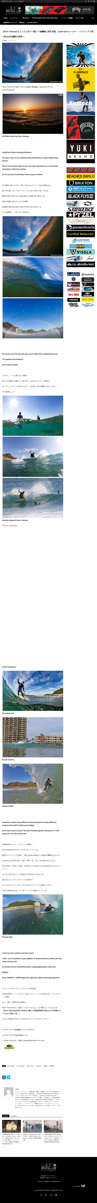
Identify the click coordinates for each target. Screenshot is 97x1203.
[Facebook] (86, 1)
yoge (5, 40)
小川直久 (45, 1066)
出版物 (48, 1105)
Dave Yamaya (10, 1066)
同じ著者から (14, 1116)
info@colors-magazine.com (52, 1181)
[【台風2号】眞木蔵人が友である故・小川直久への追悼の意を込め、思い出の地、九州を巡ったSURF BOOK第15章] (32, 1126)
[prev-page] (3, 1147)
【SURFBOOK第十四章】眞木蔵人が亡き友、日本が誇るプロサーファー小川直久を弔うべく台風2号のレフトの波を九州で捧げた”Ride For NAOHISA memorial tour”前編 (53, 1138)
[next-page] (6, 1147)
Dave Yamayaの (20, 1066)
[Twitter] (91, 1)
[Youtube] (94, 1)
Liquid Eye (38, 1066)
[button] (92, 18)
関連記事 (5, 1116)
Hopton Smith (30, 1066)
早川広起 (51, 1066)
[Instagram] (89, 1)
